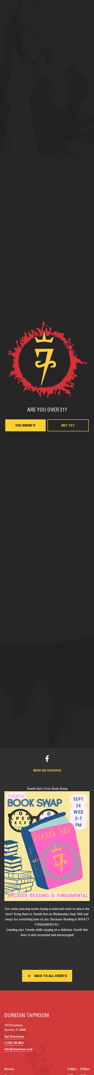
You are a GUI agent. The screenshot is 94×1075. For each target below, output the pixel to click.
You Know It (25, 589)
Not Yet (68, 589)
